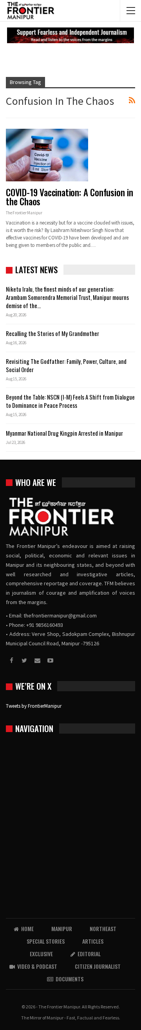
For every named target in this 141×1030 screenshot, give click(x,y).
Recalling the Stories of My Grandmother (53, 333)
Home (27, 928)
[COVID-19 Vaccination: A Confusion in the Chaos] (47, 155)
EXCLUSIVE (41, 954)
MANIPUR (61, 928)
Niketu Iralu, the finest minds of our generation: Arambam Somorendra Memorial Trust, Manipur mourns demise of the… (67, 297)
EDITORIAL (89, 954)
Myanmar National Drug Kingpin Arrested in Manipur (64, 433)
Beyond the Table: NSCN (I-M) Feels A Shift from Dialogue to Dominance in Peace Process (70, 401)
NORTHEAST (103, 928)
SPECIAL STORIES (46, 941)
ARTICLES (92, 941)
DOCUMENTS (69, 979)
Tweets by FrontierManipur (33, 706)
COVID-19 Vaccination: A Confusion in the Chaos (69, 197)
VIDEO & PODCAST (37, 966)
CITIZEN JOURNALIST (98, 966)
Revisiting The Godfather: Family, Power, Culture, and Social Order (66, 365)
